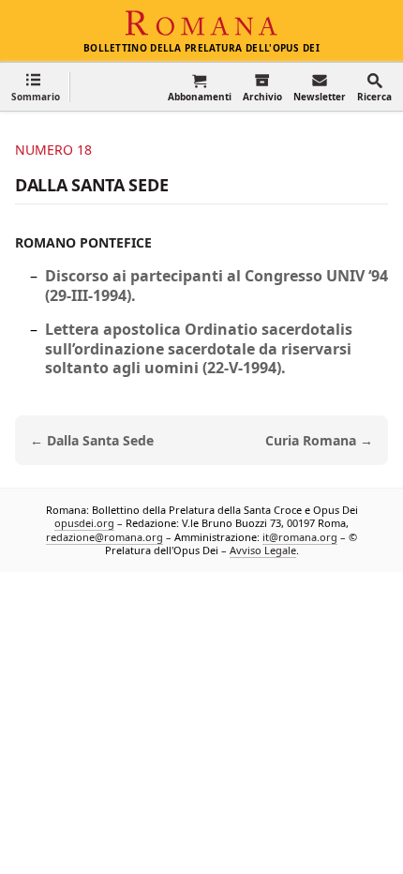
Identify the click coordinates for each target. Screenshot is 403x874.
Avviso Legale (263, 550)
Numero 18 (53, 149)
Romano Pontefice (83, 242)
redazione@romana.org (104, 537)
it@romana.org (299, 537)
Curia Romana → (319, 440)
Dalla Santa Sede (91, 184)
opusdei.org (84, 523)
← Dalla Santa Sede (92, 440)
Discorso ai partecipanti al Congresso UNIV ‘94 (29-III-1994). (216, 285)
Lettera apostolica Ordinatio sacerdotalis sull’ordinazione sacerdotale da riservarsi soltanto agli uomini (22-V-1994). (198, 349)
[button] (35, 86)
